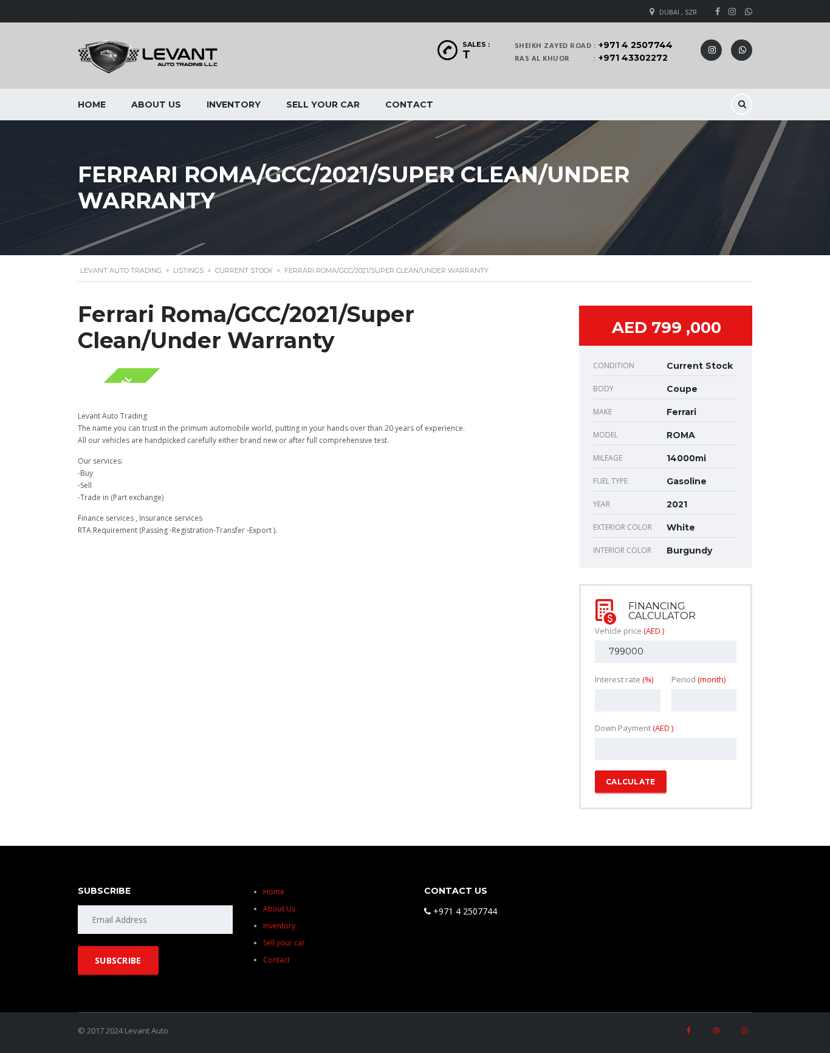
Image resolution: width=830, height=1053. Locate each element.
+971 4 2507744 (635, 44)
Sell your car (323, 104)
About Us (156, 104)
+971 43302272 (633, 57)
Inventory (234, 104)
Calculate (631, 781)
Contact (409, 104)
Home (92, 104)
